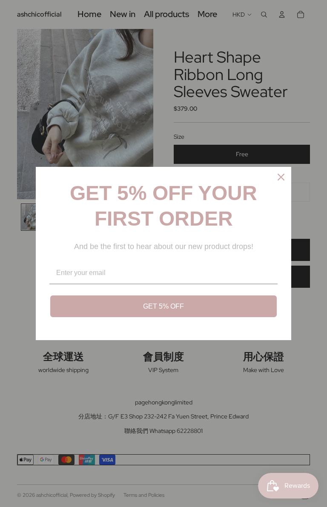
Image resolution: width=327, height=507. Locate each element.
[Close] (281, 177)
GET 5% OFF (163, 306)
